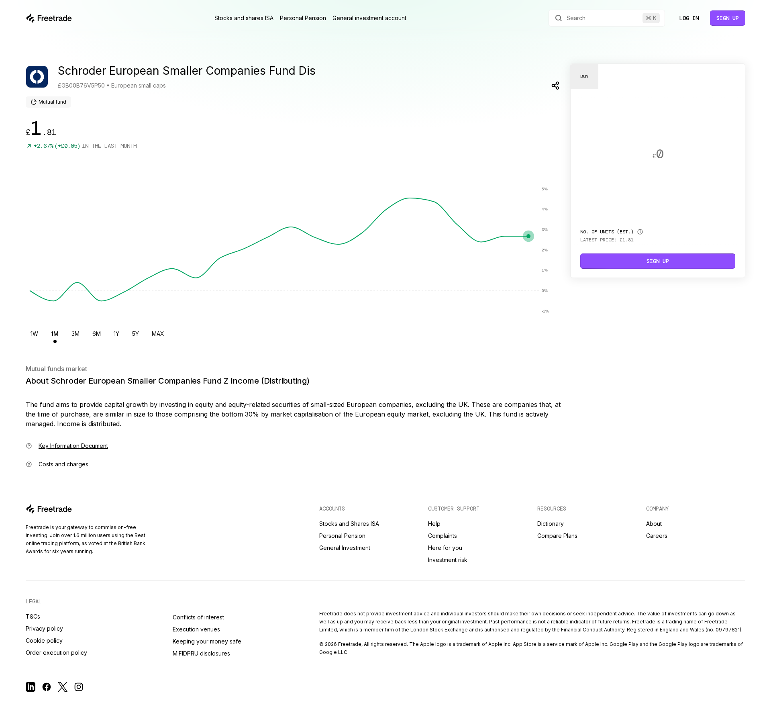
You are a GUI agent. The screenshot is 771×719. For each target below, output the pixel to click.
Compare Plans (557, 535)
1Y (116, 333)
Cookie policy (44, 640)
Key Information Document (73, 445)
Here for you (445, 547)
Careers (656, 535)
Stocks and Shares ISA (349, 523)
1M (55, 333)
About (654, 523)
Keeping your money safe (207, 641)
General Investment (344, 547)
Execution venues (196, 629)
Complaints (442, 535)
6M (96, 333)
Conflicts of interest (198, 617)
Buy (584, 76)
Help (434, 523)
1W (34, 333)
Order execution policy (56, 652)
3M (75, 333)
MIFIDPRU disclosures (201, 653)
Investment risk (447, 559)
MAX (158, 333)
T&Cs (33, 616)
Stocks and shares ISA (243, 17)
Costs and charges (63, 464)
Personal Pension (303, 17)
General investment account (369, 17)
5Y (135, 333)
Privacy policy (44, 628)
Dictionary (550, 523)
